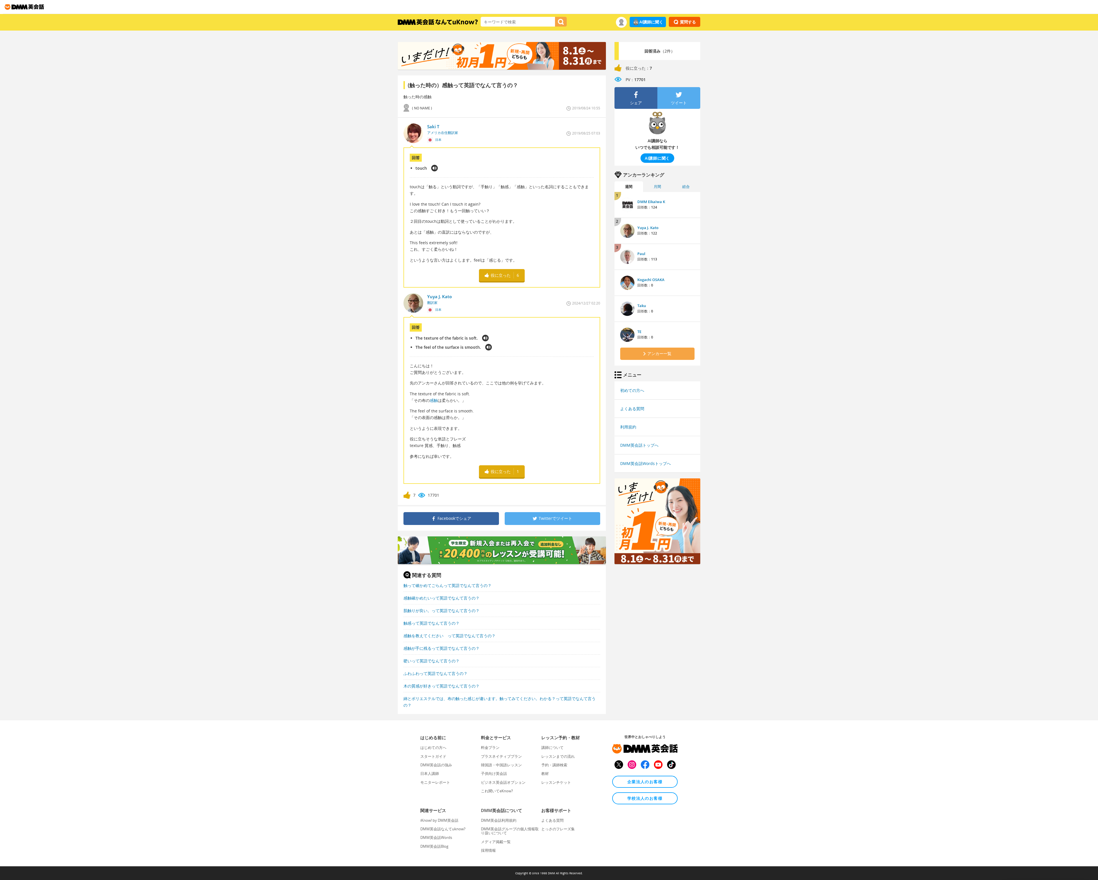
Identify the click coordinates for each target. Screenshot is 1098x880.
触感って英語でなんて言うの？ (431, 623)
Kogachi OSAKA (651, 279)
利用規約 (628, 427)
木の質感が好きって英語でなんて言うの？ (441, 686)
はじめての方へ (433, 747)
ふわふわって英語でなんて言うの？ (435, 673)
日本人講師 (429, 773)
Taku (641, 305)
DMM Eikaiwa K (651, 201)
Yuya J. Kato (648, 227)
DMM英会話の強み (436, 764)
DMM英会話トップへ (639, 445)
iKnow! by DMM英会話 (439, 820)
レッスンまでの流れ (558, 756)
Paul (641, 253)
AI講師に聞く (651, 22)
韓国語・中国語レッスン (501, 764)
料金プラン (490, 747)
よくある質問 (632, 408)
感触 (434, 400)
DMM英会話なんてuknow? (443, 828)
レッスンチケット (556, 782)
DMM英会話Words (436, 837)
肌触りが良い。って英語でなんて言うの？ (441, 610)
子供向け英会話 (494, 773)
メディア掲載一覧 (496, 841)
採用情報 (488, 850)
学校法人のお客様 (645, 798)
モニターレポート (435, 782)
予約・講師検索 (554, 764)
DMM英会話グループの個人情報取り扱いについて (510, 830)
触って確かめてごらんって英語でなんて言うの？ (447, 585)
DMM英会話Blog (434, 846)
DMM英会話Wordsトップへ (645, 463)
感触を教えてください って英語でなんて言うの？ (449, 635)
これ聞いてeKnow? (497, 790)
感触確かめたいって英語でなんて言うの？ (441, 598)
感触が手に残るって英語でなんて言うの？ (441, 648)
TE (639, 331)
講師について (552, 747)
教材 (545, 773)
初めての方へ (632, 390)
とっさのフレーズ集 (558, 828)
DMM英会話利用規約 (498, 820)
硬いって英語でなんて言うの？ (431, 660)
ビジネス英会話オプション (503, 782)
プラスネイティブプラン (501, 756)
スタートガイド (433, 756)
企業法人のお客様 (645, 781)
